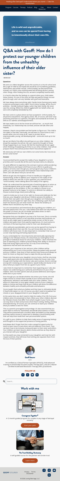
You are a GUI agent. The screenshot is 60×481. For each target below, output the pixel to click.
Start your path (30, 425)
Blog (35, 7)
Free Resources (42, 8)
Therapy (23, 7)
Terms (33, 472)
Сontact (55, 7)
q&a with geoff (7, 77)
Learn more (30, 461)
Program (8, 7)
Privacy (26, 472)
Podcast (29, 7)
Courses (15, 7)
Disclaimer (30, 473)
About (49, 7)
